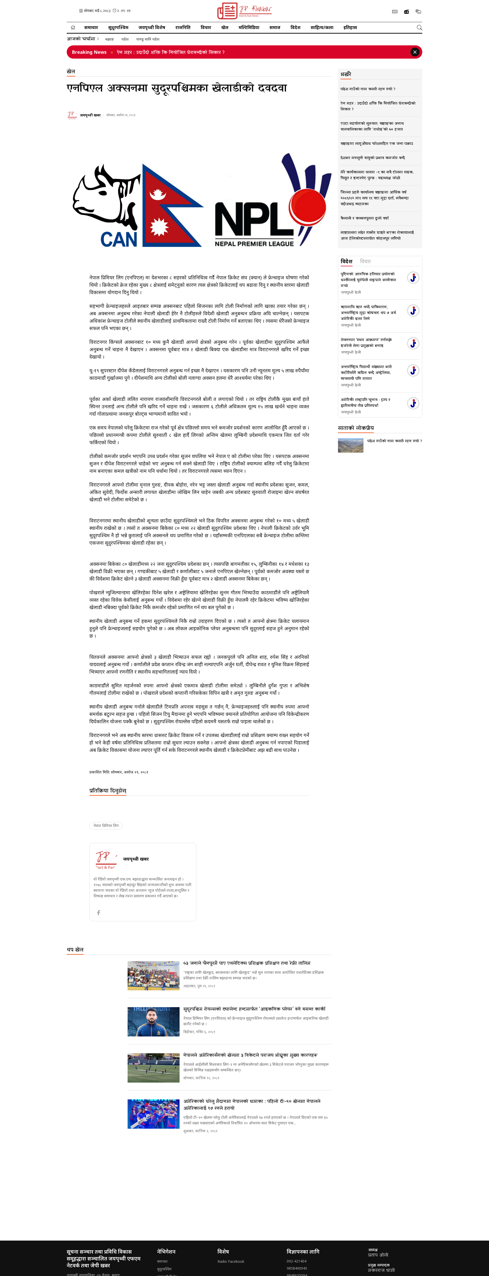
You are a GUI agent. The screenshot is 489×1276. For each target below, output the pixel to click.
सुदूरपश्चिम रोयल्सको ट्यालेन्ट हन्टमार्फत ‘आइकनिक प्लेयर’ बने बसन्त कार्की (254, 1009)
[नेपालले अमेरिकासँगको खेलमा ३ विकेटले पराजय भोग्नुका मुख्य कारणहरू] (154, 1068)
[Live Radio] (406, 12)
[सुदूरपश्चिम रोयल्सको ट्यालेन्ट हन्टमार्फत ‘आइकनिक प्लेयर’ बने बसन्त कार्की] (154, 1021)
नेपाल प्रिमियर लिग (106, 825)
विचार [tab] (365, 262)
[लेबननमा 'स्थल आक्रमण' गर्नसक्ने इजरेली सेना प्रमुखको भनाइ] (413, 343)
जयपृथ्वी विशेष (152, 27)
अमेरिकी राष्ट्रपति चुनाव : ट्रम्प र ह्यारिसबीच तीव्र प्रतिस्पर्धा (365, 403)
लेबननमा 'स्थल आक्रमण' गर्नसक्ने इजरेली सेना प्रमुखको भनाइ (366, 343)
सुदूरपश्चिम (118, 27)
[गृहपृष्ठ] (73, 27)
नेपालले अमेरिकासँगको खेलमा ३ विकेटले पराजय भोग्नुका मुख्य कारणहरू (250, 1055)
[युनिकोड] (395, 11)
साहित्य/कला (322, 27)
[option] (251, 52)
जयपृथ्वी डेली (351, 292)
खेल (224, 27)
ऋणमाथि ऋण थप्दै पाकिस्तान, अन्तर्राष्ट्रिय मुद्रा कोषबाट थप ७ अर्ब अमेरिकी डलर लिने (368, 313)
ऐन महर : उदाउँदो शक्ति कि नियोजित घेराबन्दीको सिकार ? (171, 53)
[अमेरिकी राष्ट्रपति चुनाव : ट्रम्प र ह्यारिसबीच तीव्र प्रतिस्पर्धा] (413, 403)
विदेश (296, 27)
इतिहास (350, 27)
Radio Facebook (231, 1261)
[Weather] (418, 11)
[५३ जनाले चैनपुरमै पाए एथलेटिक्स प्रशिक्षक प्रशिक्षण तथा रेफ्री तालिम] (154, 976)
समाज (274, 27)
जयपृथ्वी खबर (90, 115)
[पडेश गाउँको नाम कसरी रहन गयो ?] (350, 445)
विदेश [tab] (346, 262)
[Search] (419, 27)
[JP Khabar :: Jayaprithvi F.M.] (244, 11)
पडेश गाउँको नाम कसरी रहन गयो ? (394, 441)
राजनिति (183, 27)
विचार (206, 27)
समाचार (91, 27)
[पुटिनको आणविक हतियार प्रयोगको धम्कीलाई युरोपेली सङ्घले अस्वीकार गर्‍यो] (413, 277)
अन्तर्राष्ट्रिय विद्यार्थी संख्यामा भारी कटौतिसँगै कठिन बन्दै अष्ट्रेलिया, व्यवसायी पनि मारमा (366, 373)
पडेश (125, 39)
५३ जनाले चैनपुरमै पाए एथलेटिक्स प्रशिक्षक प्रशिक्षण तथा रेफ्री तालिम (246, 963)
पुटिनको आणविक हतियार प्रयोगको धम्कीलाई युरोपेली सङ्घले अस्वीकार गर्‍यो (368, 280)
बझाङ (109, 39)
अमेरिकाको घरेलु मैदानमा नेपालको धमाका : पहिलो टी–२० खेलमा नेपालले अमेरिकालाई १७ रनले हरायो (251, 1105)
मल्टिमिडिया (249, 27)
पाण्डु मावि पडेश (147, 39)
